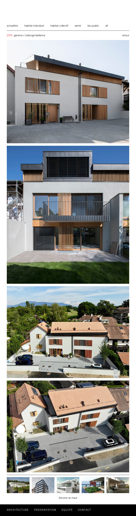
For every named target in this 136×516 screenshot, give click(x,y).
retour (125, 35)
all (106, 25)
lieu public (93, 25)
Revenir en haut (68, 497)
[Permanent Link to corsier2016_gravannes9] (117, 492)
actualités (12, 25)
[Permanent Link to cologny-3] (93, 492)
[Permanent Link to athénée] (43, 492)
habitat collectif (59, 25)
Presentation (45, 509)
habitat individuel (34, 25)
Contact (84, 509)
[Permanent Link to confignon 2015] (68, 492)
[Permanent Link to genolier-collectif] (18, 492)
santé (78, 25)
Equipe (67, 509)
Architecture (18, 509)
